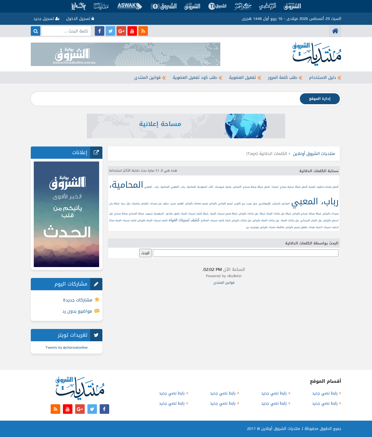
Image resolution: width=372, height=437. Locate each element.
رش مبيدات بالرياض (151, 203)
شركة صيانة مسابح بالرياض (306, 213)
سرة (123, 203)
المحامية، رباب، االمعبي (183, 186)
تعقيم (180, 203)
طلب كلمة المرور (282, 77)
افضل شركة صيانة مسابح (256, 186)
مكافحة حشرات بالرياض (272, 227)
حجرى (173, 203)
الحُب (210, 186)
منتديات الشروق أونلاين (314, 153)
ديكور (166, 203)
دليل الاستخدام (322, 77)
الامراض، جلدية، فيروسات (228, 186)
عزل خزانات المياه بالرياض (265, 220)
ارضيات (275, 186)
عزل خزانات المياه (290, 220)
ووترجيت (254, 227)
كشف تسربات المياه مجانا (122, 220)
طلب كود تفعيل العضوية (195, 77)
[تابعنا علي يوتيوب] (132, 31)
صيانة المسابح (136, 213)
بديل (255, 203)
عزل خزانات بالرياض (241, 220)
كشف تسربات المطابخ (212, 220)
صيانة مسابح (121, 213)
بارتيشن (276, 203)
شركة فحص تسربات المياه (223, 213)
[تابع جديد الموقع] (143, 31)
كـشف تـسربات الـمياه (327, 227)
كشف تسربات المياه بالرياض (152, 220)
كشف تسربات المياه (184, 220)
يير (247, 227)
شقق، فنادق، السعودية (166, 213)
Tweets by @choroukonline (66, 347)
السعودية (202, 186)
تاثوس (237, 203)
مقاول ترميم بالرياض (296, 227)
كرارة (227, 220)
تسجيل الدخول (79, 18)
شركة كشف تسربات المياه (195, 213)
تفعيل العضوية (242, 77)
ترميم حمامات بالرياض (196, 203)
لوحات (311, 227)
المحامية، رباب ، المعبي (157, 186)
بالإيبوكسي (265, 203)
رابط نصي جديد (325, 393)
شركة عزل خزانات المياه (278, 213)
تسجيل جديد (44, 18)
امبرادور (286, 203)
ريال (128, 203)
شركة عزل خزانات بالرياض (252, 213)
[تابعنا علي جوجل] (121, 31)
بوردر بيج (247, 203)
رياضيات (136, 203)
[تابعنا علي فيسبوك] (99, 31)
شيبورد (149, 213)
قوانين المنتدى (147, 77)
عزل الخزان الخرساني (311, 220)
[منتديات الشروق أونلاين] (335, 31)
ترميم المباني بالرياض (221, 203)
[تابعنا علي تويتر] (110, 31)
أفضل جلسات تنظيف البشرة (324, 186)
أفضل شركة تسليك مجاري (293, 186)
